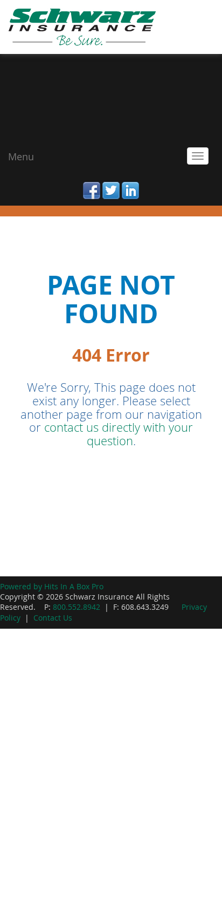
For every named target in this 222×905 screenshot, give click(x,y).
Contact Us (52, 618)
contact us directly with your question (118, 433)
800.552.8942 (76, 607)
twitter (111, 184)
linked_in (130, 184)
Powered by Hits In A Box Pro (51, 586)
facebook (92, 184)
